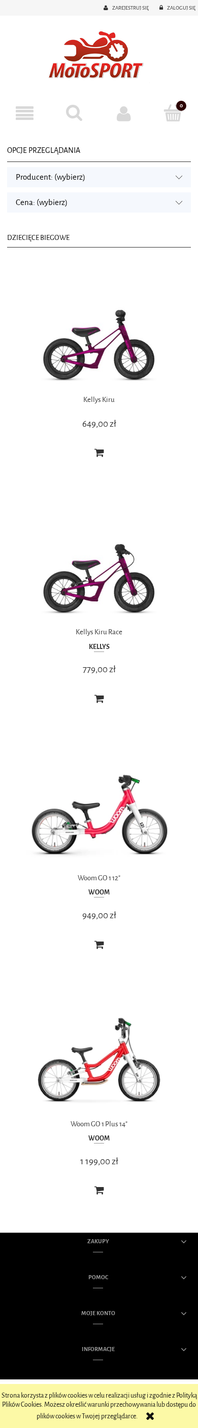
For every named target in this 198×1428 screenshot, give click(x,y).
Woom (99, 892)
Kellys (99, 646)
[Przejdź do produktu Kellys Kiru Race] (99, 567)
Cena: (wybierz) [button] (42, 202)
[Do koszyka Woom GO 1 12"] (99, 945)
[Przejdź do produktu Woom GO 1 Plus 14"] (99, 1059)
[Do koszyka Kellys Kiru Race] (99, 699)
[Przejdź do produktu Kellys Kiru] (99, 334)
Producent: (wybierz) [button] (50, 177)
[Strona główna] (99, 56)
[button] (25, 114)
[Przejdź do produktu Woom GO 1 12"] (99, 813)
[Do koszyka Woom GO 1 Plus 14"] (99, 1190)
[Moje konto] (124, 113)
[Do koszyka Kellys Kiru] (99, 453)
